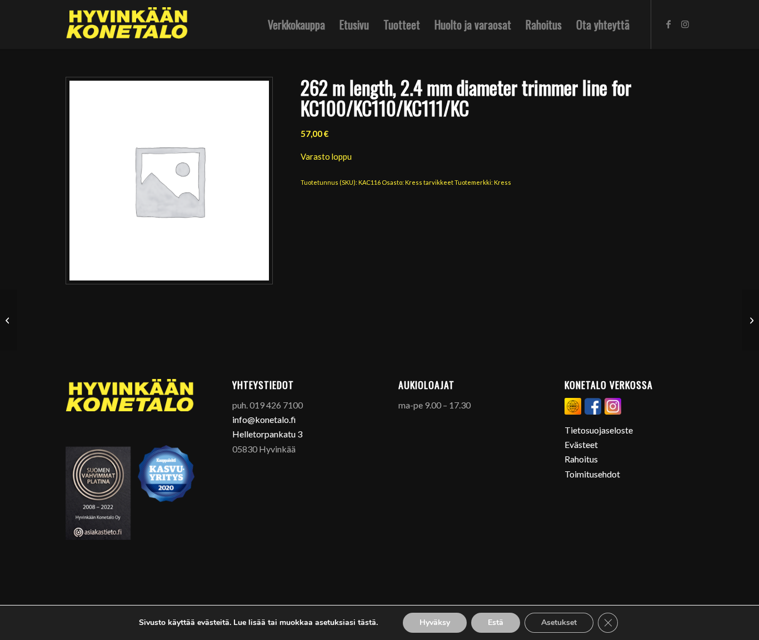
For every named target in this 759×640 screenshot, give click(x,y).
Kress (502, 182)
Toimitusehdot (592, 474)
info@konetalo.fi (264, 419)
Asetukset (559, 622)
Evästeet (581, 444)
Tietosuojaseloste (599, 430)
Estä (495, 622)
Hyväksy (435, 622)
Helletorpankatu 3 (267, 434)
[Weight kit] (8, 320)
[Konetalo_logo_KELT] (127, 24)
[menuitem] (296, 24)
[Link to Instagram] (685, 24)
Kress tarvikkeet (429, 182)
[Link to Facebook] (668, 24)
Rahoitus (581, 459)
